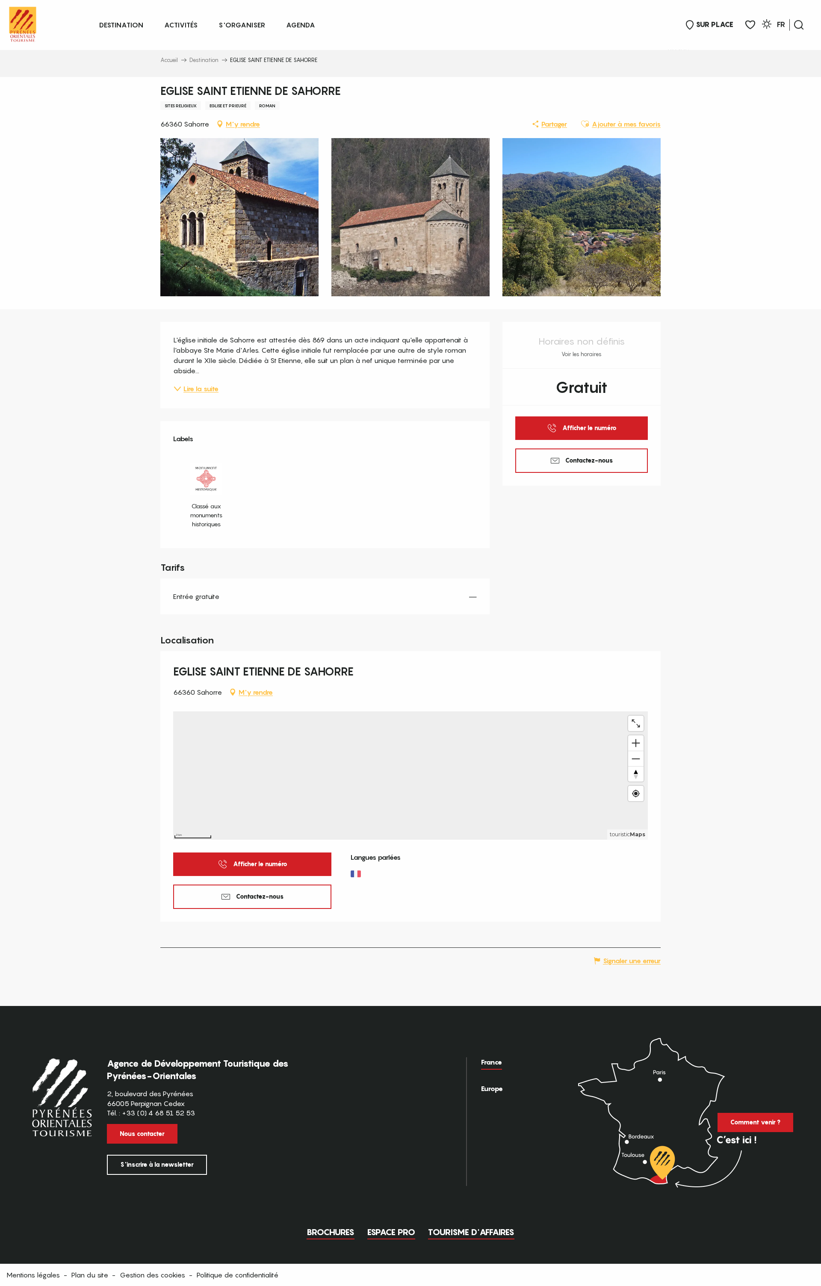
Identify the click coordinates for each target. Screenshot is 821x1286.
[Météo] (767, 25)
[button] (798, 24)
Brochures (330, 1232)
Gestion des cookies (152, 1275)
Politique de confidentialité (237, 1275)
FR (781, 24)
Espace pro (391, 1232)
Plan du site (89, 1275)
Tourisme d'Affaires (471, 1232)
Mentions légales (33, 1275)
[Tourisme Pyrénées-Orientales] (23, 22)
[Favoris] (750, 25)
